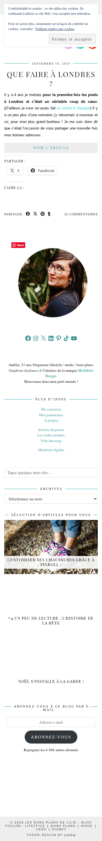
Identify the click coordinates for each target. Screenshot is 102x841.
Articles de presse (51, 429)
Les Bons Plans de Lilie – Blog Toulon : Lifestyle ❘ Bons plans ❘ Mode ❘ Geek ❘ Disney (51, 826)
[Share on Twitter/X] (35, 214)
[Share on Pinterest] (42, 214)
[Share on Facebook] (28, 214)
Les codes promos (51, 435)
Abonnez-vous (51, 737)
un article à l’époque (73, 108)
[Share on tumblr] (49, 214)
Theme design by (51, 835)
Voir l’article (51, 148)
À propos (51, 420)
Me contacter (51, 409)
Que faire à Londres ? (51, 78)
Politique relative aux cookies (55, 28)
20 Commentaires (81, 214)
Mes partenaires (51, 414)
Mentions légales (51, 449)
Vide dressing (51, 440)
